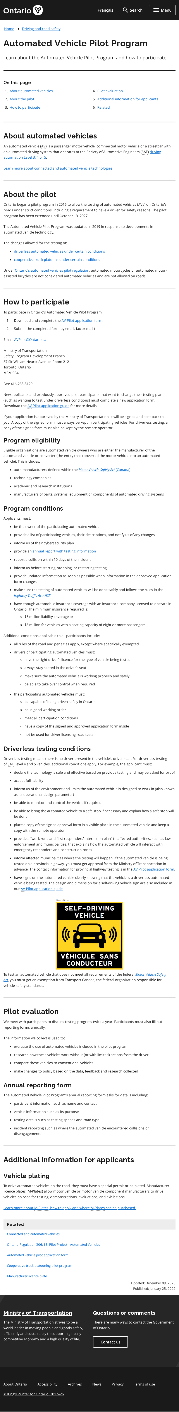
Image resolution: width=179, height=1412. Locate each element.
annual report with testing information (64, 551)
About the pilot (22, 99)
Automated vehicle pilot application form (38, 1255)
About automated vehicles (31, 90)
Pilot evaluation (110, 90)
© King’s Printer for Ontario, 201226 (33, 1394)
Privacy (118, 1384)
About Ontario (15, 1384)
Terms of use (144, 1384)
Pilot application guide (48, 405)
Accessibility (47, 1384)
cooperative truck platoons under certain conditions (57, 259)
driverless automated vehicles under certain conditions (59, 251)
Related (103, 107)
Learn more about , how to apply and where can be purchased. (69, 1207)
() (32, 595)
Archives (75, 1384)
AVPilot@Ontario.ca (30, 339)
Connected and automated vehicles (33, 1234)
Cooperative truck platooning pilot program (39, 1265)
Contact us (110, 1342)
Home (9, 28)
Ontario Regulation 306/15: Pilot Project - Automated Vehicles (53, 1244)
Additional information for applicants (127, 99)
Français (105, 10)
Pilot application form (82, 320)
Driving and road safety (41, 28)
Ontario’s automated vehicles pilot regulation (52, 270)
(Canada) (104, 469)
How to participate (25, 107)
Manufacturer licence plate (27, 1276)
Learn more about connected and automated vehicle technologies (57, 168)
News (96, 1384)
